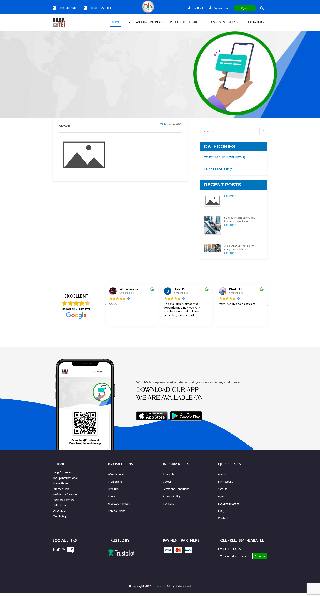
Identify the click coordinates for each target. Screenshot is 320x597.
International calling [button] (144, 22)
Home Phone (60, 483)
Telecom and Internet (224, 157)
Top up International (65, 478)
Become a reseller (229, 503)
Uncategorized (218, 169)
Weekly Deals (116, 474)
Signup (244, 8)
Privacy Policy (172, 496)
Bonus (112, 496)
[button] (267, 305)
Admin (222, 474)
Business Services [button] (223, 22)
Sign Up (222, 488)
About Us (168, 474)
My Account (221, 8)
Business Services (63, 499)
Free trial (113, 488)
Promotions (115, 481)
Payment (168, 503)
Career (167, 481)
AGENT (198, 8)
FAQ (221, 511)
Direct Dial (59, 510)
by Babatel (159, 586)
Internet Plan (61, 488)
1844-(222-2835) (102, 7)
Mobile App (60, 516)
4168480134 (68, 7)
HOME (115, 22)
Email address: (229, 548)
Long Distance (62, 472)
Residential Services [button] (185, 22)
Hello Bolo (59, 505)
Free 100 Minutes (119, 503)
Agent (222, 496)
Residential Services (65, 494)
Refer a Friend (116, 511)
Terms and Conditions (176, 488)
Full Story (229, 195)
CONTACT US (255, 22)
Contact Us (225, 518)
